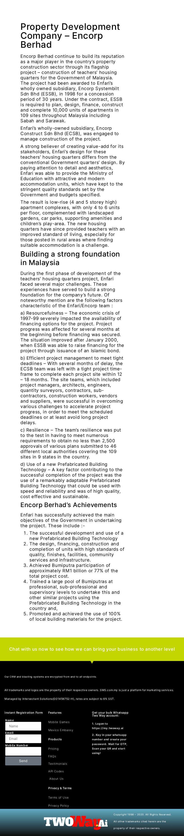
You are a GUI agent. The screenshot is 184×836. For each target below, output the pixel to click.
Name (9, 720)
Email (9, 732)
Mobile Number (16, 745)
